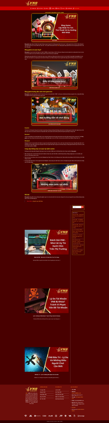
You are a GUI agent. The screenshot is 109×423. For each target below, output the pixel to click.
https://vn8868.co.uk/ (76, 393)
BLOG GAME (77, 8)
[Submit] (82, 207)
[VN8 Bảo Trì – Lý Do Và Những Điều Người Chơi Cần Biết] (47, 359)
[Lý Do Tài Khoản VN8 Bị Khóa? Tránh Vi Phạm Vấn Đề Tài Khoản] (47, 300)
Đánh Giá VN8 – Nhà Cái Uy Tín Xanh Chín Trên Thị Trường (46, 257)
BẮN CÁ (47, 8)
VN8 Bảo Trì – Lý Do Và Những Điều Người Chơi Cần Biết (47, 374)
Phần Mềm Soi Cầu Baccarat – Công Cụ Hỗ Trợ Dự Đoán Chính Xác (78, 241)
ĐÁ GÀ (63, 8)
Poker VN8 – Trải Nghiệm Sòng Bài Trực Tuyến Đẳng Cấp (78, 221)
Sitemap (73, 407)
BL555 (79, 409)
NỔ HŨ (58, 8)
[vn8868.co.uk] (31, 3)
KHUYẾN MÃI (69, 8)
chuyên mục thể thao (37, 201)
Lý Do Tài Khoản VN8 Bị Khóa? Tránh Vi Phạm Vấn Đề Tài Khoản (46, 316)
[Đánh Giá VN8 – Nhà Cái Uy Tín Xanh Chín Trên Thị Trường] (47, 242)
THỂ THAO (41, 8)
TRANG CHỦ (34, 8)
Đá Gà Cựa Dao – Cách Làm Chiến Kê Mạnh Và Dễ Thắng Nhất (78, 247)
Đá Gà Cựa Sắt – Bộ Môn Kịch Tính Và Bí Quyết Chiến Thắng (78, 252)
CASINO (53, 8)
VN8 (58, 45)
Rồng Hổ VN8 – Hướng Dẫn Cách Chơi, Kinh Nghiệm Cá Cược (78, 216)
